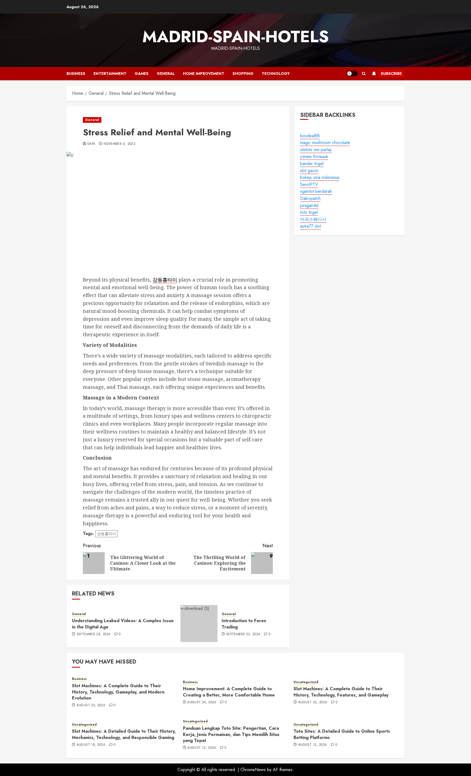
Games (142, 73)
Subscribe (391, 73)
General (166, 73)
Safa (91, 144)
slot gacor (309, 170)
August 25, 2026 (91, 705)
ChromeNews (253, 769)
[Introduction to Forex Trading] (199, 623)
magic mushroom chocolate (325, 142)
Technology (276, 73)
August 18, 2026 (91, 745)
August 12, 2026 (201, 748)
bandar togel (312, 163)
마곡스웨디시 (313, 219)
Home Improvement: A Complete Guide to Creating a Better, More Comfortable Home (229, 692)
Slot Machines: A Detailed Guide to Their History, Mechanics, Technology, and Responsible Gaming (124, 734)
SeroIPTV (309, 184)
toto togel (309, 212)
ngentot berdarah (316, 191)
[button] (363, 73)
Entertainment (109, 73)
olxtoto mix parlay (316, 149)
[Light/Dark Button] (352, 73)
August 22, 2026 (312, 702)
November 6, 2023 (119, 144)
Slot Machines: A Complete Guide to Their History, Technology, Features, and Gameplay (341, 692)
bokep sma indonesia (319, 177)
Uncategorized (306, 682)
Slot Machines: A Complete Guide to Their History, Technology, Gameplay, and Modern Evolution (118, 692)
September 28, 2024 (93, 634)
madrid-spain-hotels (235, 36)
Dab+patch (310, 198)
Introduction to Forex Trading (244, 624)
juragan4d (309, 205)
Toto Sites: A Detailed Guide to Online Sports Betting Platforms (342, 734)
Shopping (243, 73)
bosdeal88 (310, 136)
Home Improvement (203, 73)
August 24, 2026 (201, 702)
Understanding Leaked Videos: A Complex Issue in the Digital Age (123, 624)
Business (76, 73)
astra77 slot (310, 226)
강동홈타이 (106, 533)
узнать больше (314, 157)
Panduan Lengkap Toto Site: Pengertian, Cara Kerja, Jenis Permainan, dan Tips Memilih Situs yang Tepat (231, 734)
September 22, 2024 (243, 634)
